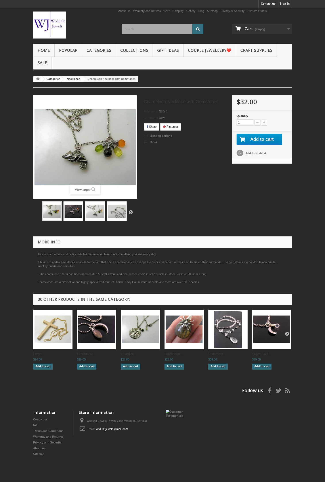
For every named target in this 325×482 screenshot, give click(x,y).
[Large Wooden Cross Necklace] (53, 329)
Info (35, 425)
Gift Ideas (168, 50)
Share (152, 126)
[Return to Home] (38, 79)
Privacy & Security (232, 11)
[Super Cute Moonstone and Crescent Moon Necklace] (271, 329)
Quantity (242, 116)
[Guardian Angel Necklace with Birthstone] (140, 329)
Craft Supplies (256, 50)
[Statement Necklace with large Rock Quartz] (228, 329)
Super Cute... (261, 354)
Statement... (217, 354)
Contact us (268, 3)
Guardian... (129, 354)
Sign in (285, 3)
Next (130, 212)
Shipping (178, 11)
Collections (134, 50)
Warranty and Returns (147, 11)
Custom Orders (257, 11)
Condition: (151, 118)
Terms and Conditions (48, 431)
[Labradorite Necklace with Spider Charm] (184, 329)
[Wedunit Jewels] (74, 25)
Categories (98, 50)
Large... (38, 354)
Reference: (151, 111)
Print (153, 142)
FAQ (167, 11)
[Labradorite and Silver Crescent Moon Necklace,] (96, 329)
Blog (201, 11)
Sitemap (212, 11)
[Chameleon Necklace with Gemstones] (51, 211)
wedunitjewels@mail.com (112, 429)
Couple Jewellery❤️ (209, 50)
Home (44, 50)
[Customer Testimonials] (177, 413)
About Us (124, 11)
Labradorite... (86, 354)
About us (39, 448)
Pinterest (172, 126)
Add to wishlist (255, 153)
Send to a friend (161, 135)
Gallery (190, 11)
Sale (42, 62)
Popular (68, 50)
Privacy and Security (47, 442)
